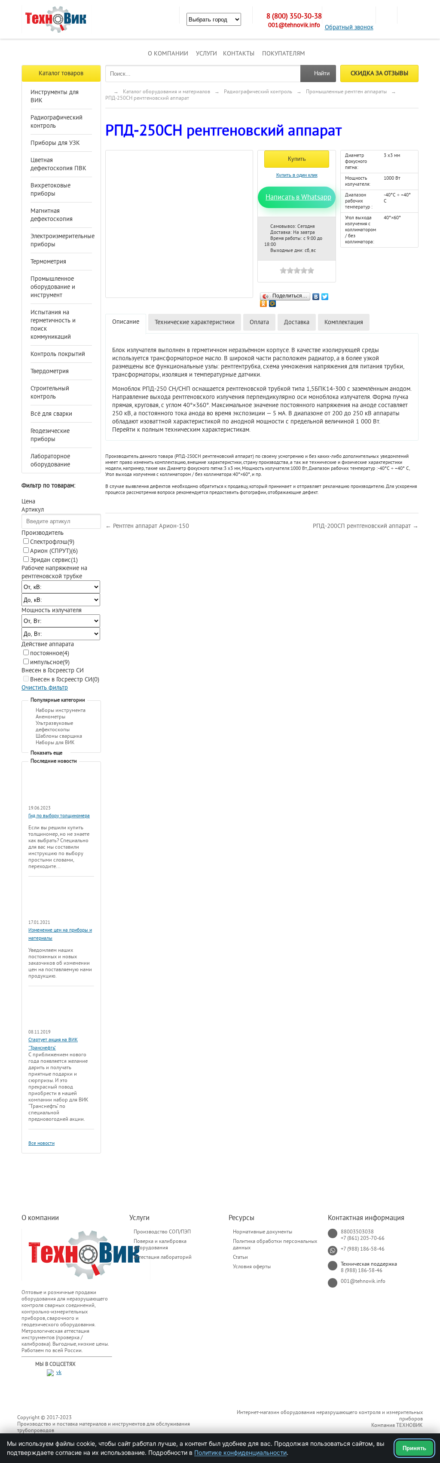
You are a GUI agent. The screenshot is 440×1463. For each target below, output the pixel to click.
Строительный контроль (50, 392)
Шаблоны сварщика (59, 736)
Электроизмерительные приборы (59, 240)
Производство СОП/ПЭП (162, 1232)
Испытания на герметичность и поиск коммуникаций (53, 324)
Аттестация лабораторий (163, 1257)
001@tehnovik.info (294, 25)
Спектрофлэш (52, 542)
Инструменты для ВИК (55, 96)
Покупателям (283, 53)
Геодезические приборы (50, 435)
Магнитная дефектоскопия (52, 215)
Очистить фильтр (44, 687)
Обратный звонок (349, 27)
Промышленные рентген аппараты (346, 92)
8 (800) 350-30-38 (294, 16)
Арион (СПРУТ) (54, 551)
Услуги (206, 53)
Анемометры (50, 717)
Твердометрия (50, 371)
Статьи (240, 1257)
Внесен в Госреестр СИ (64, 679)
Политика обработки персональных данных (275, 1244)
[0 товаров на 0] (386, 15)
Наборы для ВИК (55, 742)
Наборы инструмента (61, 710)
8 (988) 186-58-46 (361, 1270)
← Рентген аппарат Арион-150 (147, 526)
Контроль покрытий (58, 354)
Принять (414, 1448)
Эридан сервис (54, 560)
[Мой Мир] (272, 301)
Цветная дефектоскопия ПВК (58, 164)
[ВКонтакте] (316, 294)
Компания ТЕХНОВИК (397, 1425)
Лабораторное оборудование (50, 460)
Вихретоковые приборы (50, 189)
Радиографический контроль (56, 121)
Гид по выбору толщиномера (59, 816)
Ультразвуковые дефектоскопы (54, 726)
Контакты (238, 53)
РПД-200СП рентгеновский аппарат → (366, 526)
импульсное (50, 662)
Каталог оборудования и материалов (166, 92)
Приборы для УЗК (55, 143)
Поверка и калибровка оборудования (160, 1244)
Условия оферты (252, 1267)
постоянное (49, 653)
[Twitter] (325, 294)
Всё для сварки (51, 413)
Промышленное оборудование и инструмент (53, 287)
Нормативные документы (262, 1232)
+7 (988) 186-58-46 (363, 1249)
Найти (322, 73)
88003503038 (357, 1232)
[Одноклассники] (263, 301)
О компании (168, 53)
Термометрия (48, 261)
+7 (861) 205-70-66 (363, 1238)
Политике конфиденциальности (240, 1452)
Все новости (41, 1143)
